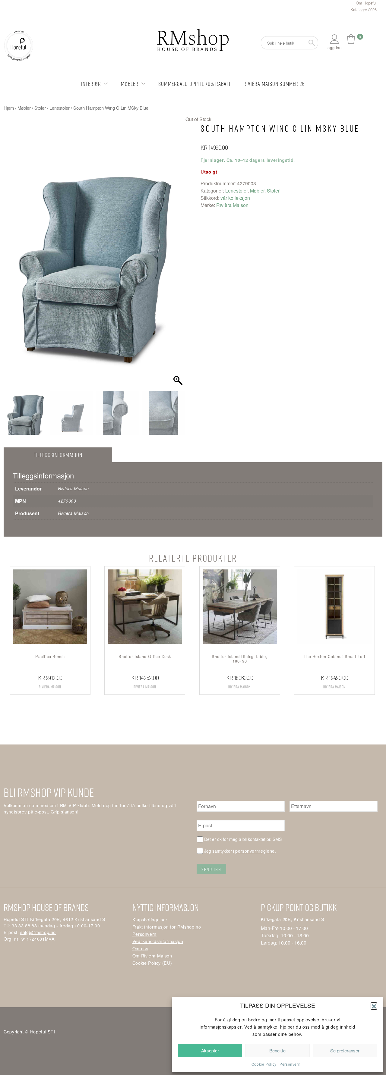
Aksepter (210, 1050)
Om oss (140, 948)
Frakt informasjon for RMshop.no (166, 926)
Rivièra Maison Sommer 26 (274, 83)
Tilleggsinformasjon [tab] (58, 455)
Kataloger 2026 (363, 9)
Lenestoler (59, 108)
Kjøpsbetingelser (149, 919)
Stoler (40, 108)
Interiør (91, 83)
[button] (374, 1006)
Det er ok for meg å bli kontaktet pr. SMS (243, 839)
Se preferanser (344, 1050)
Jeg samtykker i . (240, 851)
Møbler (129, 83)
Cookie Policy (264, 1064)
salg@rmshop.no (38, 932)
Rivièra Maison (232, 205)
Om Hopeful (366, 3)
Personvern (290, 1064)
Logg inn (333, 47)
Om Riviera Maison (152, 955)
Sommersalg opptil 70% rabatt (194, 83)
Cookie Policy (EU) (152, 963)
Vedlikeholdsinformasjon (157, 941)
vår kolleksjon (235, 197)
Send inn (211, 869)
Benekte (277, 1050)
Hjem (9, 108)
